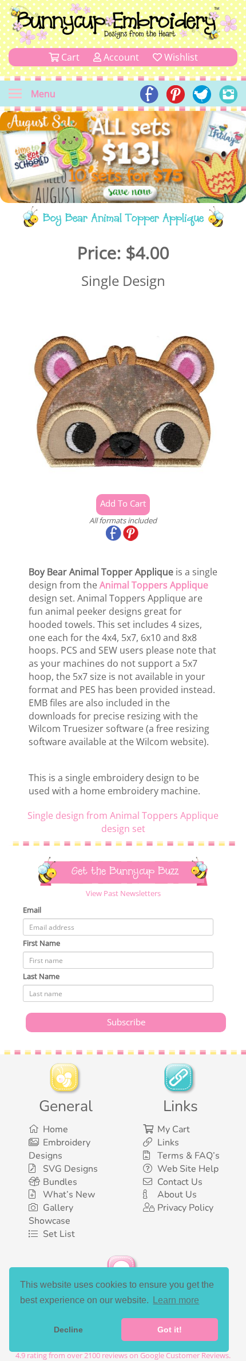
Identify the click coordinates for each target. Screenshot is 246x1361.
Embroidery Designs (59, 1149)
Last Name (41, 976)
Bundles (60, 1182)
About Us (177, 1194)
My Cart (173, 1129)
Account (120, 57)
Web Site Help (188, 1169)
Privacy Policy (185, 1207)
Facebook (114, 534)
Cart (69, 57)
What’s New (69, 1194)
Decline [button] (68, 1329)
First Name (41, 943)
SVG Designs (70, 1169)
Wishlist (180, 57)
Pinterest (131, 534)
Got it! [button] (169, 1329)
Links (168, 1142)
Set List (59, 1234)
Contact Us (180, 1182)
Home (55, 1129)
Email (32, 910)
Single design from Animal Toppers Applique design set (123, 822)
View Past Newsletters (123, 893)
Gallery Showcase (51, 1214)
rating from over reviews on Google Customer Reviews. (123, 1355)
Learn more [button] (176, 1300)
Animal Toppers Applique (154, 585)
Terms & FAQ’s (188, 1155)
